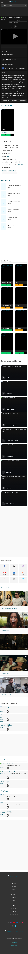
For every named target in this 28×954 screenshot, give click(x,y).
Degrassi (18, 351)
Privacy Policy (14, 917)
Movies (14, 883)
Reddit (8, 68)
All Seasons (5, 105)
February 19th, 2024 (11, 59)
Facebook (3, 68)
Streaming (14, 889)
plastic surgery (12, 170)
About (14, 905)
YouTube (4, 574)
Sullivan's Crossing (6, 282)
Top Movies (5, 760)
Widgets (23, 581)
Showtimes (14, 892)
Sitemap (14, 911)
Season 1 (4, 129)
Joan (17, 282)
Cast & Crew (5, 180)
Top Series (4, 791)
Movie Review (10, 709)
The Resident (5, 351)
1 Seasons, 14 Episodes (7, 64)
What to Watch (14, 894)
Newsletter (14, 581)
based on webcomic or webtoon (9, 173)
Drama (3, 62)
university (4, 170)
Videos (14, 897)
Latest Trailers (5, 588)
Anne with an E (5, 328)
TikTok (4, 581)
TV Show (18, 20)
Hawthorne (18, 305)
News (14, 900)
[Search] (25, 5)
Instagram (23, 568)
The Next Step (19, 328)
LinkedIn (13, 574)
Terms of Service (14, 914)
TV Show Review (10, 726)
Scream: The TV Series (7, 305)
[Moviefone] (14, 2)
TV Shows (14, 886)
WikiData (20, 165)
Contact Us (14, 908)
